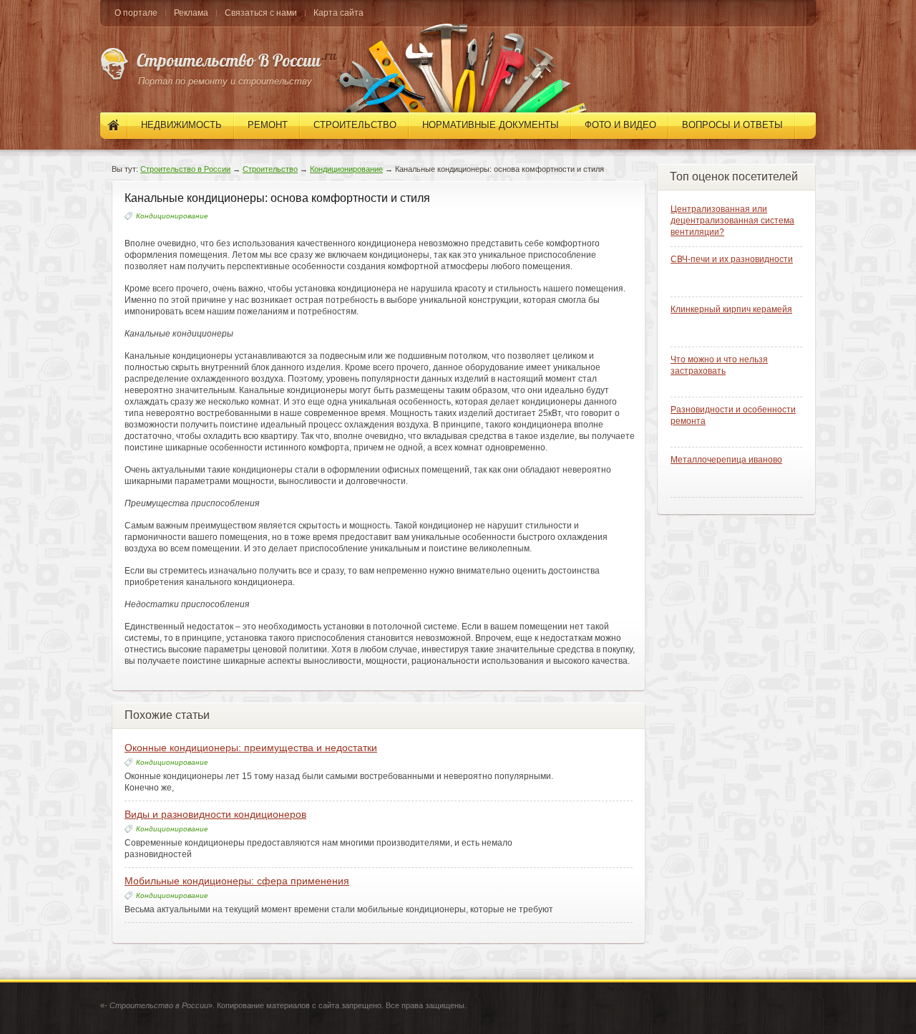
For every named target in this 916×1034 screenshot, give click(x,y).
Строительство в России (185, 169)
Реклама (191, 13)
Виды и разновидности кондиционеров (215, 814)
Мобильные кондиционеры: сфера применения (237, 880)
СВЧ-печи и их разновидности (732, 259)
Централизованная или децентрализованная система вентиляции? (732, 220)
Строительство (270, 169)
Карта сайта (338, 13)
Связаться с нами (261, 13)
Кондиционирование (346, 169)
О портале (135, 13)
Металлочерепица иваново (726, 460)
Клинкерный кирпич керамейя (731, 309)
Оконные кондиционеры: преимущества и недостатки (251, 747)
